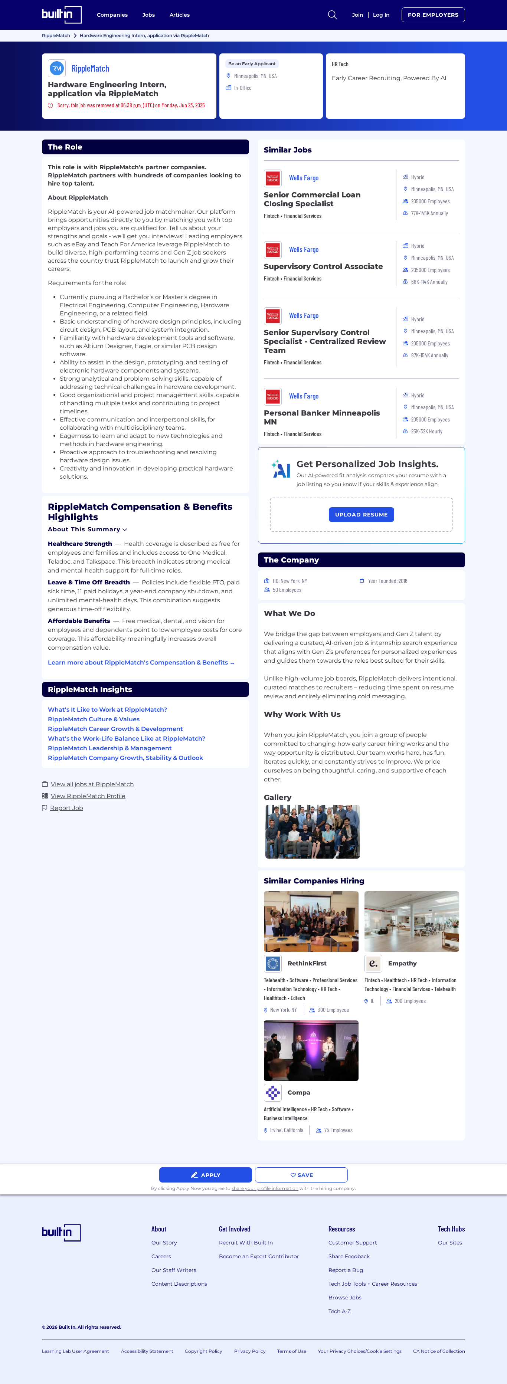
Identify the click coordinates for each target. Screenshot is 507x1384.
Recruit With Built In (246, 1242)
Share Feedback (349, 1256)
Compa (299, 1092)
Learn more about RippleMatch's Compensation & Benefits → (141, 662)
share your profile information (265, 1188)
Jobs (149, 15)
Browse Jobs (345, 1297)
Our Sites (450, 1242)
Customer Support (352, 1242)
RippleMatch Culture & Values (94, 719)
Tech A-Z (339, 1311)
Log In (381, 15)
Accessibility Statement (147, 1351)
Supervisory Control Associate (323, 266)
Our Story (164, 1242)
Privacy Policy (250, 1351)
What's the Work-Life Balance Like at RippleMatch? (126, 738)
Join (357, 15)
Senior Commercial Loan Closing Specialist (312, 199)
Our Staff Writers (173, 1270)
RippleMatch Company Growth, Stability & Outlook (125, 757)
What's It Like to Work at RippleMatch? (107, 709)
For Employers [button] (433, 15)
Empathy (402, 963)
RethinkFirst (307, 963)
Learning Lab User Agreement (75, 1351)
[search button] (332, 15)
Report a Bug (345, 1270)
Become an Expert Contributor (259, 1256)
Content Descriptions (179, 1283)
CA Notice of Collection (439, 1351)
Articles (180, 15)
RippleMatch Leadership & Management (110, 748)
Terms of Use (291, 1351)
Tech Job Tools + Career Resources (372, 1283)
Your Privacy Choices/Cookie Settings (360, 1351)
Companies (112, 15)
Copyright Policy (203, 1351)
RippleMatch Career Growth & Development (115, 728)
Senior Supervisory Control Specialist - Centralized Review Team (325, 341)
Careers (161, 1256)
